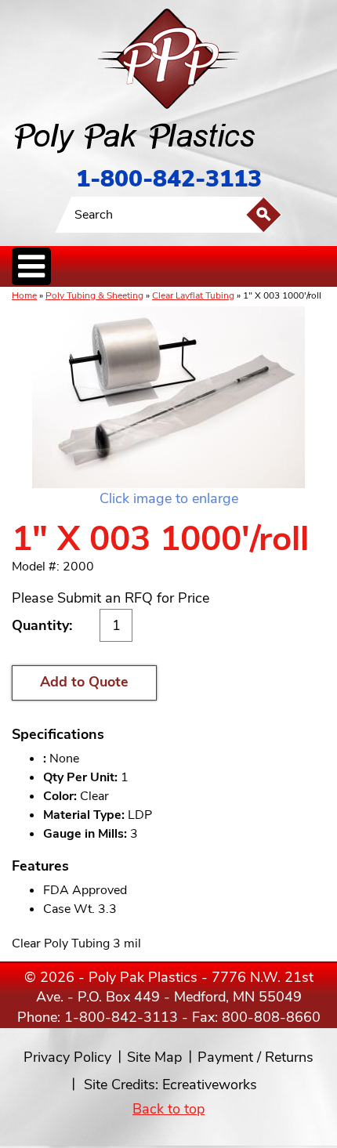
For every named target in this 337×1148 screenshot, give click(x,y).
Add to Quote (84, 681)
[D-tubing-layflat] (168, 397)
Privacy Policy (67, 1057)
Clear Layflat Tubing (193, 295)
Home (24, 295)
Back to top (168, 1108)
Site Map (154, 1057)
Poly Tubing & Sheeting (94, 295)
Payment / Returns (255, 1057)
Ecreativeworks (209, 1084)
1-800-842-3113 (169, 179)
